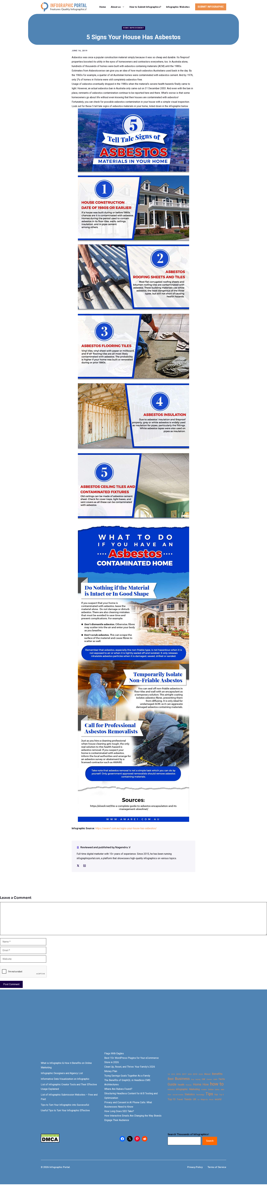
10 (169, 1074)
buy (192, 1079)
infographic (182, 1089)
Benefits (217, 1074)
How (206, 1084)
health (181, 1084)
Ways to (204, 1099)
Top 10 (171, 1099)
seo (222, 1089)
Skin (169, 1095)
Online (211, 1089)
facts (222, 1079)
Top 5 (221, 1095)
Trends (188, 1099)
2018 (189, 1074)
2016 (178, 1074)
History (189, 1085)
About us (116, 7)
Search (210, 1140)
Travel (180, 1099)
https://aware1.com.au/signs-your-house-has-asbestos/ (126, 828)
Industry (171, 1089)
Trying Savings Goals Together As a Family (127, 1075)
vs (198, 1099)
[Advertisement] (97, 1026)
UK (194, 1099)
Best (171, 1079)
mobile (204, 1089)
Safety (217, 1090)
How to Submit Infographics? (145, 7)
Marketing (194, 1089)
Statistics (190, 1094)
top (216, 1094)
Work (211, 1100)
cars (215, 1079)
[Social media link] (78, 865)
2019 (195, 1074)
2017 (184, 1074)
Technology (200, 1095)
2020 (201, 1074)
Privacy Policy (195, 1167)
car (203, 1079)
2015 (173, 1074)
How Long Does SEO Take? (119, 1111)
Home (102, 7)
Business (182, 1079)
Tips (209, 1094)
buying (197, 1079)
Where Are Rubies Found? (118, 1088)
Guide (172, 1084)
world (218, 1099)
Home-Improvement (133, 28)
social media (178, 1095)
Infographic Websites (178, 7)
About (207, 1074)
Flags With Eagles (114, 1053)
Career (209, 1079)
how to (217, 1084)
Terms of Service (217, 1167)
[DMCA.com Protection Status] (50, 1141)
